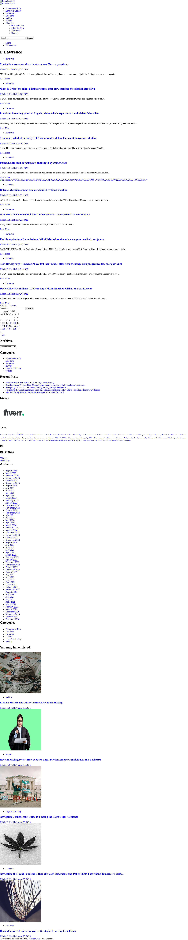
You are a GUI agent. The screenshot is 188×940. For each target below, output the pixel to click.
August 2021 (11, 592)
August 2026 (11, 471)
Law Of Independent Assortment (115, 435)
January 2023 (11, 560)
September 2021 (13, 589)
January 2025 (11, 503)
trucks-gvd (4, 460)
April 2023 (10, 552)
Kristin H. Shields (8, 69)
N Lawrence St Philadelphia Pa (169, 438)
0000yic (3, 458)
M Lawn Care (102, 438)
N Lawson (182, 438)
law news (10, 13)
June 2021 (10, 597)
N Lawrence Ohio (153, 438)
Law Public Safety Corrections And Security (41, 438)
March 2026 (11, 473)
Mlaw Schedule (120, 438)
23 (18, 326)
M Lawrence (111, 438)
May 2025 (10, 493)
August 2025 (11, 485)
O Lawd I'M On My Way (73, 440)
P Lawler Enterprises (123, 440)
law (20, 434)
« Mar (2, 335)
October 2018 (11, 616)
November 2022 (13, 565)
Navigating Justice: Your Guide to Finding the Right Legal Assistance (36, 387)
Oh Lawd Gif (10, 440)
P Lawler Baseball (111, 440)
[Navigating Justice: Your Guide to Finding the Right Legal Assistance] (20, 807)
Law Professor (181, 435)
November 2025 (13, 478)
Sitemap (14, 33)
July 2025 (10, 488)
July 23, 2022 (22, 195)
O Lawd (33, 440)
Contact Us (16, 30)
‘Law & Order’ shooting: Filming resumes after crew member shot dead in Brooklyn (47, 88)
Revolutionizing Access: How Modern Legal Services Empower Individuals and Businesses (45, 385)
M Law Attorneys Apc (82, 438)
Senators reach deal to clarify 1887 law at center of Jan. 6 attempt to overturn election (48, 138)
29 (15, 329)
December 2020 (12, 612)
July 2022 (10, 574)
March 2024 (11, 525)
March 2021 (11, 604)
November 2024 (13, 508)
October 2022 (11, 567)
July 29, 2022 (22, 69)
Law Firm (10, 16)
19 (7, 326)
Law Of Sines (130, 435)
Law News (61, 435)
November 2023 (13, 535)
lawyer (8, 21)
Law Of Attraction (87, 435)
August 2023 (11, 542)
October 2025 (11, 480)
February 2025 (12, 500)
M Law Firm (93, 438)
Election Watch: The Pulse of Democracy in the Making (30, 382)
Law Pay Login (157, 435)
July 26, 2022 (22, 143)
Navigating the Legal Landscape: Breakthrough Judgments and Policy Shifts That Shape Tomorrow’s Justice (53, 390)
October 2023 (11, 537)
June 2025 (10, 490)
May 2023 (10, 550)
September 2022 (13, 569)
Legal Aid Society (13, 11)
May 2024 (10, 520)
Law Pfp (165, 435)
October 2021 (11, 587)
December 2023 (12, 532)
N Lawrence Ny (142, 438)
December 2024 (12, 505)
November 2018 (13, 614)
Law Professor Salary (19, 438)
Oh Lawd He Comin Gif (22, 440)
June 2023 (10, 547)
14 (10, 305)
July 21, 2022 (22, 269)
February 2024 (12, 527)
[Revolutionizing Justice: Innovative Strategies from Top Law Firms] (20, 921)
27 (10, 329)
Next (14, 305)
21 (12, 326)
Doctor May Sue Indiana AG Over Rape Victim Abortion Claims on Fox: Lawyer (46, 288)
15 (15, 323)
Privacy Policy (17, 25)
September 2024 (13, 513)
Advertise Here (17, 28)
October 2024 (11, 510)
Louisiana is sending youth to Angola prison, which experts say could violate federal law (49, 113)
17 (1, 326)
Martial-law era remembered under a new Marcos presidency (34, 64)
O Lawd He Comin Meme (57, 440)
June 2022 (10, 577)
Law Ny (78, 435)
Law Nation (54, 435)
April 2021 (10, 602)
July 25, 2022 (22, 168)
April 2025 (10, 495)
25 (4, 329)
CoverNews (34, 939)
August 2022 (11, 572)
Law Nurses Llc (70, 435)
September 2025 (13, 483)
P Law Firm (101, 440)
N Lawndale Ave (131, 438)
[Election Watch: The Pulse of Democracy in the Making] (20, 692)
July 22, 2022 (22, 244)
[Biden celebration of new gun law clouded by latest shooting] (73, 180)
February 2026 (12, 475)
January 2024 (11, 530)
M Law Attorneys (68, 438)
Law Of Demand (98, 435)
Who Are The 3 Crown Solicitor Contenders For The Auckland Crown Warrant (45, 214)
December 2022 (12, 562)
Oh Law (2, 440)
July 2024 (10, 515)
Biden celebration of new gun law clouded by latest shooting (33, 189)
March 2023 (11, 555)
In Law (14, 435)
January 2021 (11, 609)
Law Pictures (172, 435)
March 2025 (11, 498)
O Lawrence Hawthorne (89, 440)
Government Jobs (13, 8)
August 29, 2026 (23, 708)
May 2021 (10, 599)
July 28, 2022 (22, 94)
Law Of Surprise (140, 435)
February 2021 (12, 607)
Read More (5, 79)
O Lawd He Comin (42, 440)
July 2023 (10, 545)
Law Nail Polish (45, 435)
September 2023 (13, 540)
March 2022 (11, 584)
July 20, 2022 (22, 294)
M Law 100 (59, 438)
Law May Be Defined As (31, 435)
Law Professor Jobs (6, 438)
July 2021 (10, 594)
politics (9, 18)
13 (10, 323)
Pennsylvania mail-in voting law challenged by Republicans (33, 162)
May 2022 (10, 579)
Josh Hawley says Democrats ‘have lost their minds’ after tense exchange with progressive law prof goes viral (61, 263)
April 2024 (10, 522)
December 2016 (12, 619)
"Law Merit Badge (6, 435)
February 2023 (12, 557)
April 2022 (10, 582)
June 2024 (10, 518)
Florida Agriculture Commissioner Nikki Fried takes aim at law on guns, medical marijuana (52, 239)
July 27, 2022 (22, 119)
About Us (10, 23)
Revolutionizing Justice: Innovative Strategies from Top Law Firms (35, 392)
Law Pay (148, 435)
